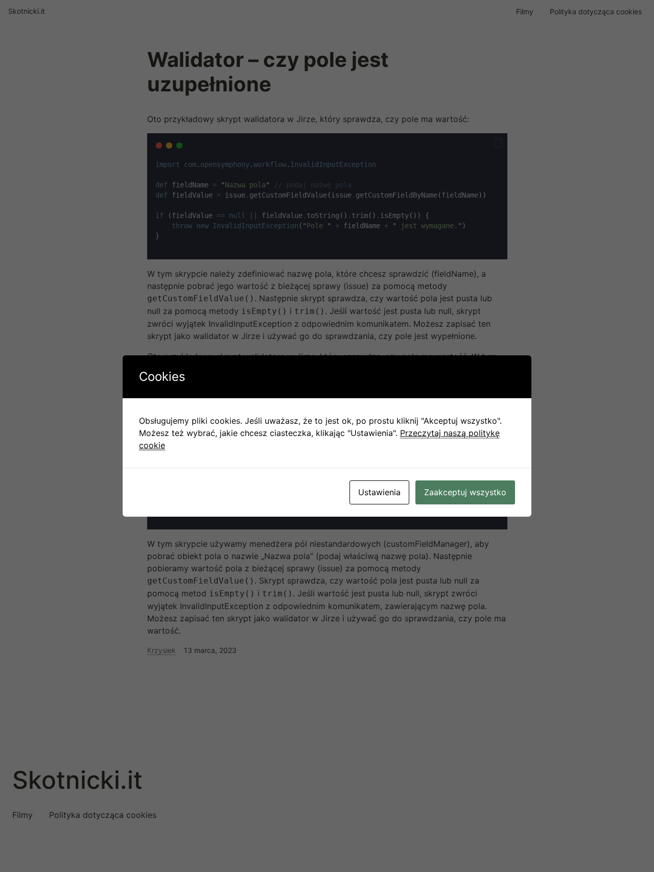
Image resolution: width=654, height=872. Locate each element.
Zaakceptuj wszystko (465, 492)
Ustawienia (379, 492)
